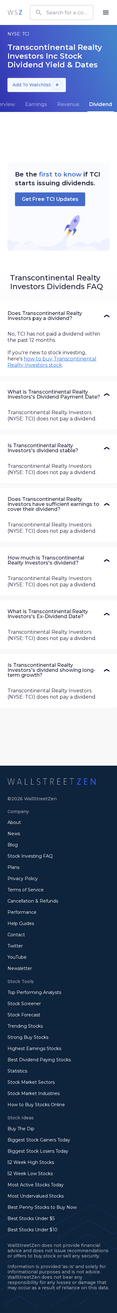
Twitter (15, 946)
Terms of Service (25, 890)
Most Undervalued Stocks (35, 1196)
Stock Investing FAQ (30, 856)
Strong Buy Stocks (27, 1037)
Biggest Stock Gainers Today (38, 1140)
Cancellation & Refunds (32, 901)
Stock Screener (24, 1003)
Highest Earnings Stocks (34, 1048)
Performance (22, 912)
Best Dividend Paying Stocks (39, 1060)
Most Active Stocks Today (35, 1185)
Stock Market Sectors (31, 1082)
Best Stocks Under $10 (32, 1230)
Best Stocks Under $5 (31, 1218)
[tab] (36, 104)
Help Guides (20, 923)
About (14, 822)
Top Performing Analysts (34, 992)
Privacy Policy (22, 878)
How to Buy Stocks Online (36, 1104)
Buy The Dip (20, 1128)
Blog (12, 845)
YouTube (17, 957)
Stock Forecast (23, 1015)
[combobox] (61, 12)
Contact (16, 935)
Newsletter (19, 968)
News (13, 833)
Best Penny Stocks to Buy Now (42, 1207)
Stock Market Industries (33, 1093)
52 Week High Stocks (30, 1162)
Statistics (17, 1071)
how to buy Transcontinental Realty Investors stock (51, 362)
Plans (13, 867)
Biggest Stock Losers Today (37, 1151)
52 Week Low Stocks (30, 1173)
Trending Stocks (25, 1026)
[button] (58, 316)
